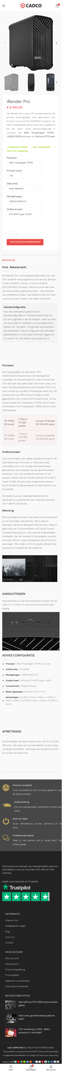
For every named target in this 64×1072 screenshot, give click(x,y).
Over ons (10, 937)
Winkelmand (11, 964)
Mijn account (12, 958)
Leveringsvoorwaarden (17, 986)
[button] (5, 43)
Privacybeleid (12, 975)
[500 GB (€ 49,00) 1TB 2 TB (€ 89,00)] (31, 176)
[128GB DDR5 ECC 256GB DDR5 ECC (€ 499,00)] (31, 202)
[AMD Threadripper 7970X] (31, 163)
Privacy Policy (52, 1051)
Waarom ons (11, 920)
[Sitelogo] (31, 5)
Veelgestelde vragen (15, 926)
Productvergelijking (15, 969)
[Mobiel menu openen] (4, 6)
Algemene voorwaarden (17, 980)
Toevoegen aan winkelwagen (25, 242)
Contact (9, 942)
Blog (7, 931)
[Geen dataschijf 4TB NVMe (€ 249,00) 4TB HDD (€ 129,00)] (31, 189)
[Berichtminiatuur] (10, 1005)
